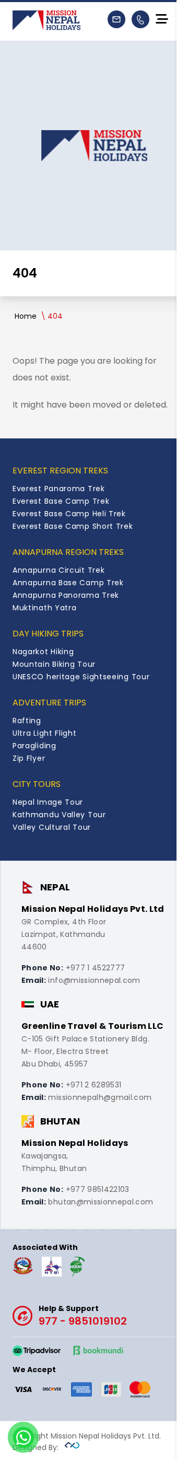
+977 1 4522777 (95, 968)
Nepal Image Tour (48, 802)
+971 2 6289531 (94, 1085)
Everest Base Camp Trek (61, 501)
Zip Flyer (29, 758)
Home (26, 316)
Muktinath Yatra (45, 607)
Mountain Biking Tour (54, 664)
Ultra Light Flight (45, 733)
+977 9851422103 (98, 1189)
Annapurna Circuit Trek (58, 570)
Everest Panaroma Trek (59, 488)
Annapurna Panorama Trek (66, 595)
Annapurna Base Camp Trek (68, 582)
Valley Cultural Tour (52, 827)
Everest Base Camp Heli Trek (69, 513)
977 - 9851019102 (83, 1315)
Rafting (27, 720)
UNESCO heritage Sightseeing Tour (81, 676)
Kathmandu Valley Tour (59, 814)
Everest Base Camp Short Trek (73, 526)
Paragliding (34, 745)
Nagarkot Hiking (43, 651)
